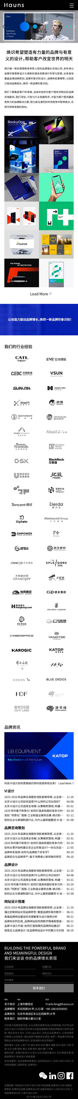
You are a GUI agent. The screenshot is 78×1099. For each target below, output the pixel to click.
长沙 (9, 1049)
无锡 (30, 1049)
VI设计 (9, 791)
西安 (19, 1049)
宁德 (50, 1049)
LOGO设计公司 (62, 1089)
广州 (27, 1045)
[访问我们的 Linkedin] (52, 1076)
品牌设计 (11, 864)
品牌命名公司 (33, 1089)
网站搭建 (45, 1085)
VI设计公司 (35, 1085)
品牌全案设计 (47, 1089)
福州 (40, 1049)
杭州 (38, 1045)
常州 (35, 1049)
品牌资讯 (9, 1014)
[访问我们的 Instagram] (61, 1076)
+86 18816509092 (56, 1009)
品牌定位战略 (18, 1089)
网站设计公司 (22, 1085)
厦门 (45, 1049)
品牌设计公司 (58, 1085)
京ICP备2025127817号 (39, 1097)
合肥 (14, 1049)
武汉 (58, 1045)
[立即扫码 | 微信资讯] (43, 1076)
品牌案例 (9, 1009)
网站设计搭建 (14, 901)
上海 (22, 1045)
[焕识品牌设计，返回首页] (14, 5)
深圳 (32, 1045)
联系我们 (9, 1018)
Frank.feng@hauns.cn (60, 1004)
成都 (53, 1045)
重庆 (48, 1045)
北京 (17, 1045)
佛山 (25, 1049)
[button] (22, 39)
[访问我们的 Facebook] (70, 1076)
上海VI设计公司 (29, 1093)
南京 (63, 1045)
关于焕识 (9, 1004)
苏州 (43, 1045)
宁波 (68, 1045)
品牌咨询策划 (14, 827)
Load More (39, 294)
